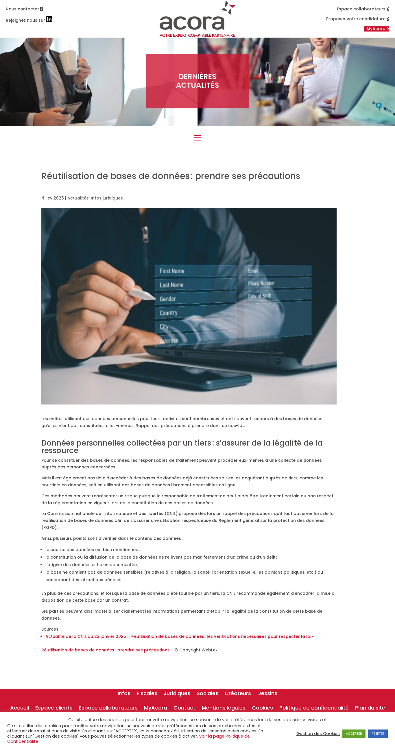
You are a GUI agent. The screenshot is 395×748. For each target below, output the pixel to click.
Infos (124, 694)
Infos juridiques (107, 198)
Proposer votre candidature (356, 19)
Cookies (262, 708)
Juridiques (177, 694)
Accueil (19, 708)
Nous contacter (23, 9)
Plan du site (370, 708)
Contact (184, 708)
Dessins (267, 694)
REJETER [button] (378, 733)
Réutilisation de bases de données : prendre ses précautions (106, 650)
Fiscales (147, 694)
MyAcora (155, 708)
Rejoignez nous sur (26, 20)
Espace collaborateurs (362, 9)
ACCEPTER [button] (354, 733)
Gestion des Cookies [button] (318, 733)
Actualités (78, 198)
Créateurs (238, 694)
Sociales (207, 694)
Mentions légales (224, 708)
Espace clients (54, 708)
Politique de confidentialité (314, 708)
